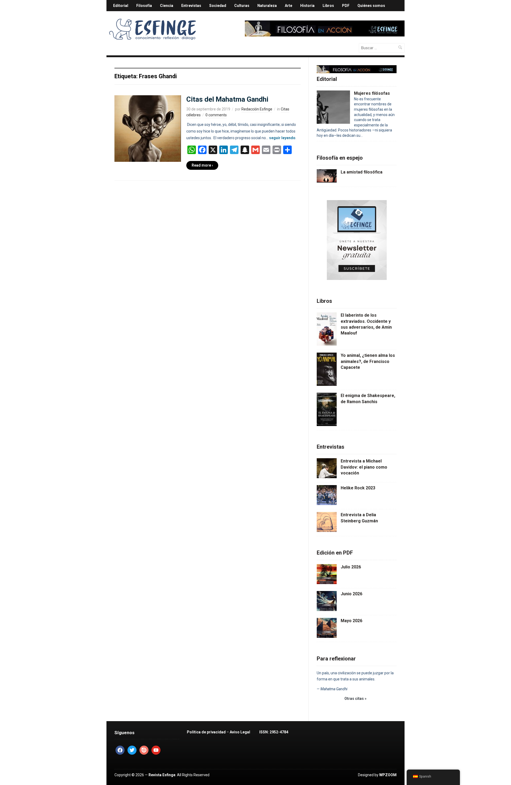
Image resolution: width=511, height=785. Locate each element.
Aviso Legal (240, 732)
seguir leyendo (282, 138)
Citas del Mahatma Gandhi (227, 99)
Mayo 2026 (351, 620)
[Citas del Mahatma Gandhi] (147, 128)
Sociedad (217, 5)
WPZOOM (388, 775)
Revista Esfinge (162, 775)
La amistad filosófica (361, 172)
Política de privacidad (206, 732)
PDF (345, 5)
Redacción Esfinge (256, 109)
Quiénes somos (371, 5)
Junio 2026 (351, 593)
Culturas (241, 5)
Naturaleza (267, 5)
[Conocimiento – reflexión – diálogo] (153, 28)
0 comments (216, 115)
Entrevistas (191, 5)
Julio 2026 (351, 566)
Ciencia (166, 5)
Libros (328, 5)
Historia (307, 5)
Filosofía (144, 5)
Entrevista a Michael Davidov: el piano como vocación (364, 467)
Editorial (120, 5)
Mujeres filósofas (372, 93)
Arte (288, 5)
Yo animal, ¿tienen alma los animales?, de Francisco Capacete (368, 361)
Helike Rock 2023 (358, 487)
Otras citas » (355, 698)
